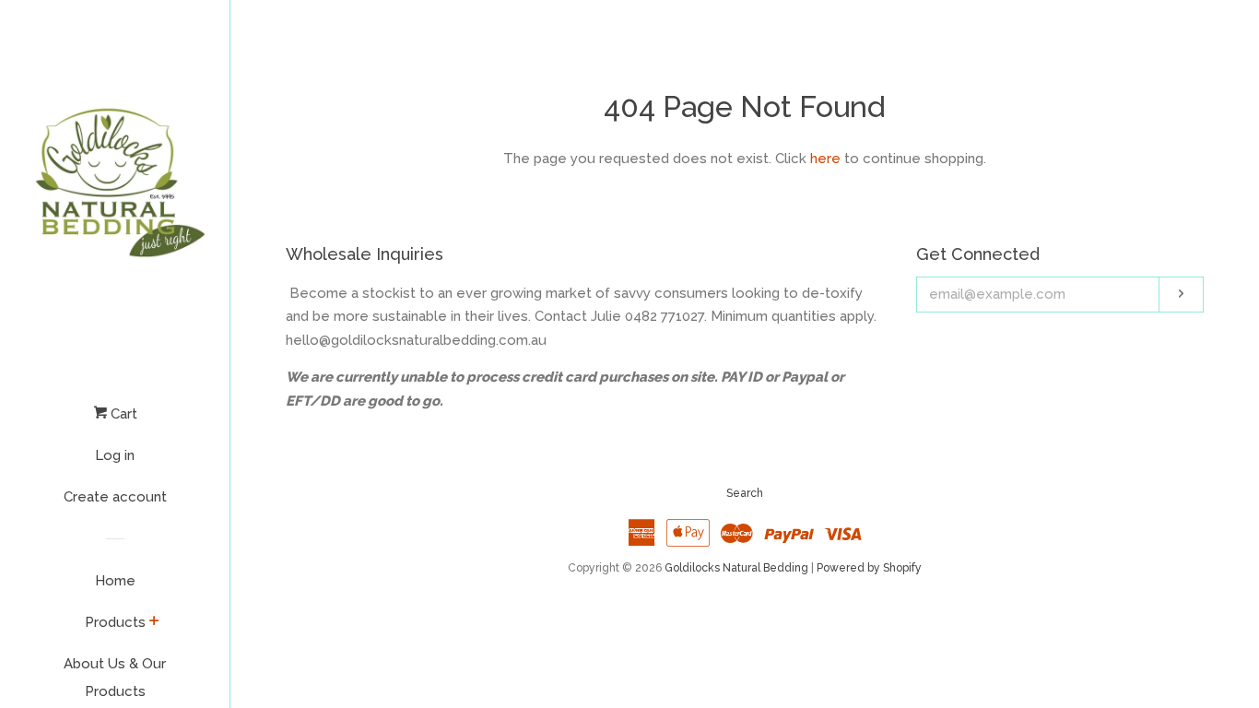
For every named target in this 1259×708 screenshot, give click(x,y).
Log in (115, 455)
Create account (115, 497)
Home (115, 580)
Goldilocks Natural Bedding (736, 567)
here (825, 158)
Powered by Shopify (869, 567)
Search (744, 493)
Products (115, 622)
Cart (122, 414)
